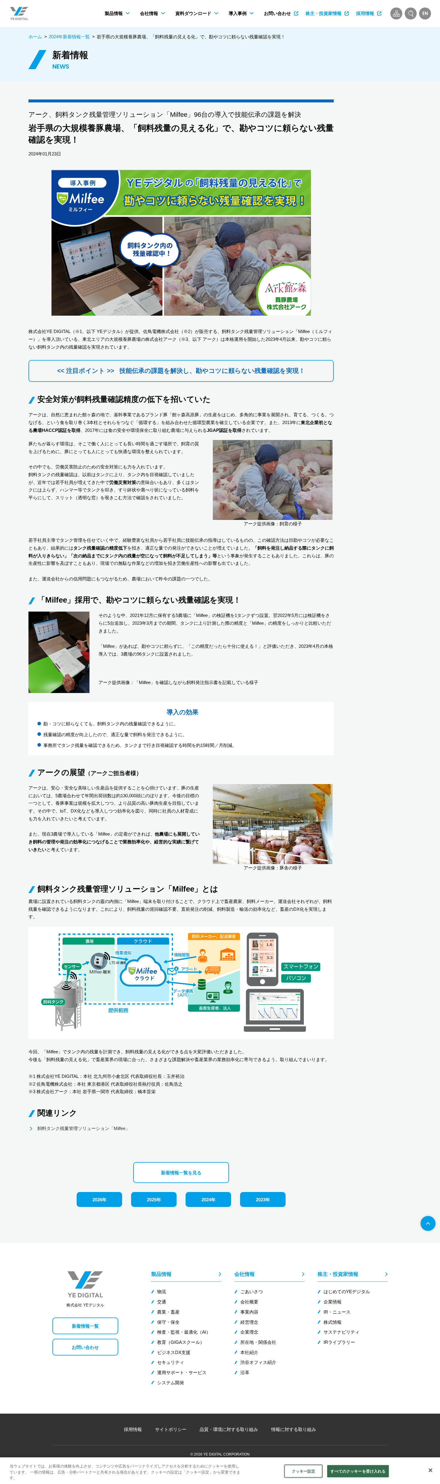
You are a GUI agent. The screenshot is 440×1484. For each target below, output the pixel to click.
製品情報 (161, 1274)
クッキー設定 (303, 1471)
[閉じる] (430, 1470)
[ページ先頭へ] (428, 1223)
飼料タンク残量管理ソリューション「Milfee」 (83, 1128)
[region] (220, 1470)
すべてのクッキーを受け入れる (358, 1471)
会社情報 (244, 1274)
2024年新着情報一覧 (69, 36)
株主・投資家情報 (338, 1274)
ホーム (35, 36)
